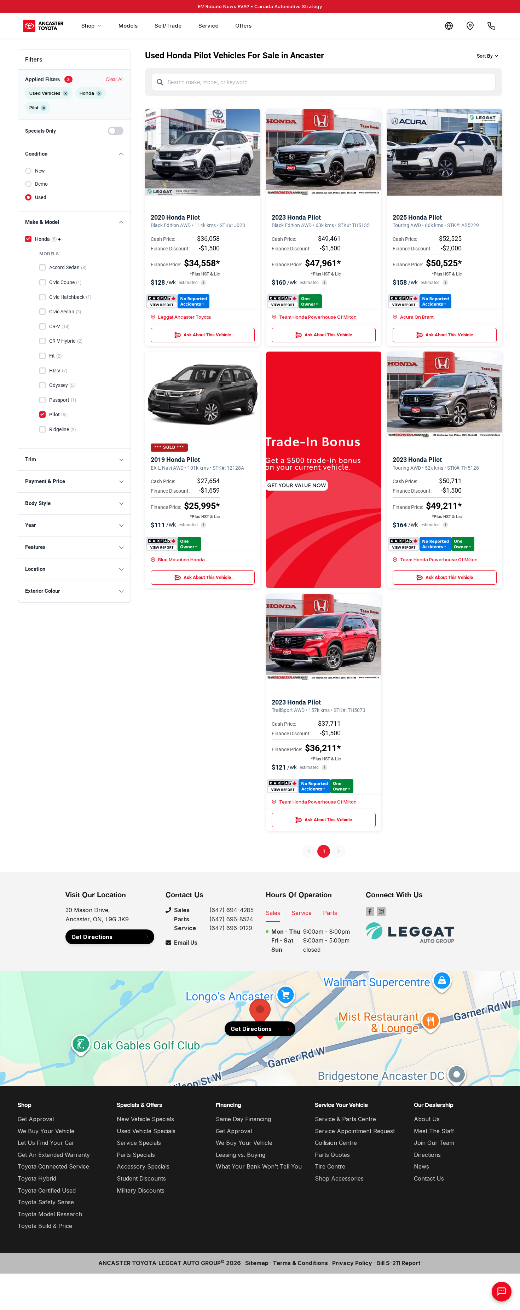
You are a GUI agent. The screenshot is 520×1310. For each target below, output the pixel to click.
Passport (62, 400)
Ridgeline (62, 429)
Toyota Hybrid (37, 1178)
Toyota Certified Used (47, 1190)
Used (40, 197)
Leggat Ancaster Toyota (184, 317)
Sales (273, 912)
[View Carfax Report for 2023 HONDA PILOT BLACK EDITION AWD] (294, 301)
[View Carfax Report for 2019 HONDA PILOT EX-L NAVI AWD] (173, 544)
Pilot (58, 414)
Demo (41, 184)
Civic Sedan (65, 311)
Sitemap (256, 1262)
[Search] (160, 82)
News (421, 1166)
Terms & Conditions (300, 1262)
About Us (427, 1119)
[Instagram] (381, 911)
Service (208, 25)
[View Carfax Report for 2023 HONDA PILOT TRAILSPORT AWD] (310, 786)
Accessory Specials (143, 1166)
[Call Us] (491, 26)
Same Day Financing (243, 1119)
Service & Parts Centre (345, 1119)
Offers (243, 25)
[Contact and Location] (470, 26)
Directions (427, 1154)
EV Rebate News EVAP (260, 6)
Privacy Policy (352, 1262)
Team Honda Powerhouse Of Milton (318, 317)
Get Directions (91, 936)
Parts (330, 912)
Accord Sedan (68, 267)
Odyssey (62, 385)
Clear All (114, 79)
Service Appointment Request (355, 1131)
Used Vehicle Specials (146, 1131)
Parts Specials (136, 1154)
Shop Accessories (339, 1178)
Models (128, 25)
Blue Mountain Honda (181, 559)
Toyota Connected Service (53, 1166)
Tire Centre (330, 1166)
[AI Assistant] (502, 1292)
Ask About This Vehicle (207, 334)
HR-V (58, 370)
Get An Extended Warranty (54, 1154)
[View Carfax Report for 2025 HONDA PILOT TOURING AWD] (419, 301)
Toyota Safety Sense (46, 1202)
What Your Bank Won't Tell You (259, 1166)
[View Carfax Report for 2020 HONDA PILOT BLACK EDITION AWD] (177, 301)
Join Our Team (434, 1142)
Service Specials (139, 1142)
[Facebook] (370, 911)
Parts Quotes (332, 1154)
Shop (87, 25)
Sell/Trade (168, 25)
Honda (46, 239)
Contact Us (429, 1178)
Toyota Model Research (50, 1214)
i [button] (203, 282)
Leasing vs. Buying (240, 1154)
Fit (55, 356)
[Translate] (449, 26)
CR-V (59, 326)
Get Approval (36, 1119)
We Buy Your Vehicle (46, 1131)
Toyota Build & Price (45, 1225)
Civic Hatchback (70, 297)
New (40, 171)
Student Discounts (141, 1178)
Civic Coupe (65, 282)
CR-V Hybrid (66, 341)
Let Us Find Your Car (46, 1142)
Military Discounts (140, 1190)
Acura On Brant (417, 317)
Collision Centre (336, 1142)
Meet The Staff (434, 1131)
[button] (74, 154)
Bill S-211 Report (398, 1262)
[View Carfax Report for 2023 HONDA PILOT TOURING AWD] (431, 544)
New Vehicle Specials (145, 1119)
